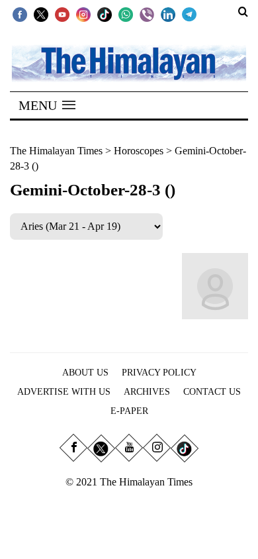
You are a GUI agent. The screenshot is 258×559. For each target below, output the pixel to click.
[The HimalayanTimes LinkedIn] (168, 14)
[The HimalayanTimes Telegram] (189, 14)
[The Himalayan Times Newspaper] (129, 62)
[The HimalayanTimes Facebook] (19, 14)
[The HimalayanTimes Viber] (146, 14)
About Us (85, 373)
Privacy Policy (159, 373)
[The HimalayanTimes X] (41, 14)
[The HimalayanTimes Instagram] (83, 14)
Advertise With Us (63, 392)
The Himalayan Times (56, 150)
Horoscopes (138, 150)
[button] (47, 105)
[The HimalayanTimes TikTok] (104, 14)
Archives (147, 392)
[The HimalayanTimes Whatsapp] (125, 14)
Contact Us (212, 392)
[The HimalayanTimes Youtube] (62, 14)
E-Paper (129, 411)
